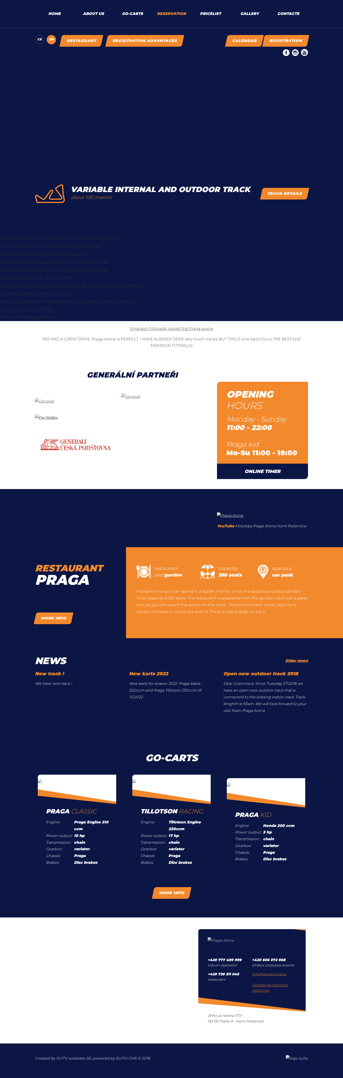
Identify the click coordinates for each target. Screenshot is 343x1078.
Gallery (249, 13)
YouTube (225, 526)
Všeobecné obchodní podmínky (270, 988)
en (51, 39)
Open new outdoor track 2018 (260, 673)
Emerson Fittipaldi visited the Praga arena (171, 328)
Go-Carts (132, 13)
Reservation (171, 13)
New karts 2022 (148, 673)
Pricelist (210, 13)
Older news (296, 660)
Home (54, 13)
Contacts (288, 13)
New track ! (49, 673)
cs (39, 39)
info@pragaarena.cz (269, 974)
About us (93, 13)
